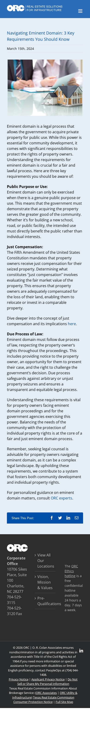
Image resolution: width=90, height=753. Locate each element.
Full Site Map (64, 702)
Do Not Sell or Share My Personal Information (47, 681)
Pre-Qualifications (45, 601)
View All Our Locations (45, 561)
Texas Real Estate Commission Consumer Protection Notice (43, 699)
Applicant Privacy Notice (48, 679)
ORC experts (61, 498)
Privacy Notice (18, 679)
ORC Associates (46, 693)
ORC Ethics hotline (71, 571)
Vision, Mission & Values (45, 582)
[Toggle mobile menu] (80, 11)
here (72, 323)
